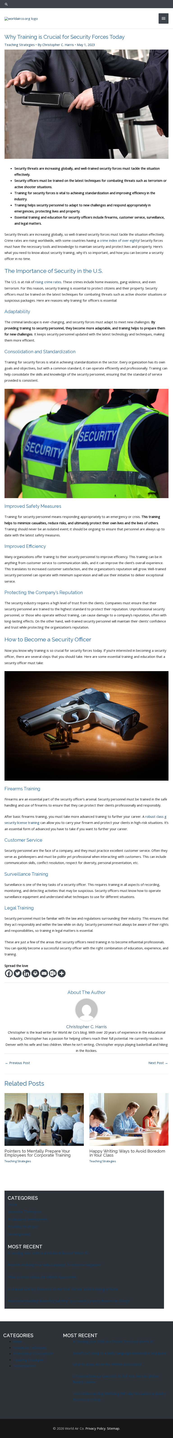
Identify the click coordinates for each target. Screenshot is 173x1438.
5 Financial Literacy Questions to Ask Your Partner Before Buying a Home (63, 1289)
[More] (62, 973)
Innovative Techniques (24, 1211)
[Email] (44, 973)
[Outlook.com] (53, 973)
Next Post (158, 1062)
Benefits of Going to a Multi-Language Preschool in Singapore (54, 1265)
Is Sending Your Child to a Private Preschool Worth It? (48, 1253)
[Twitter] (18, 973)
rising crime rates (48, 282)
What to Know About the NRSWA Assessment (42, 1276)
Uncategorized (19, 1234)
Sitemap (113, 1428)
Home (12, 1204)
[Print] (35, 973)
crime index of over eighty (119, 240)
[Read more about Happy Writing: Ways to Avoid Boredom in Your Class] (129, 1119)
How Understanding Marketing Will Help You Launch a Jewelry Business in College (69, 1301)
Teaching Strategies (20, 44)
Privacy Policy (95, 1428)
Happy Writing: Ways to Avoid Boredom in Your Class (127, 1153)
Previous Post (17, 1062)
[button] (6, 4)
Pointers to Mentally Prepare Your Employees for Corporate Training (38, 1153)
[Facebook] (9, 973)
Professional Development (28, 1219)
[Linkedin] (26, 973)
